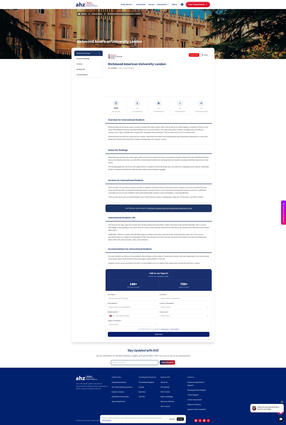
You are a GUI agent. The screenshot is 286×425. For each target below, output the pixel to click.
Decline (172, 419)
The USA (141, 396)
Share (206, 55)
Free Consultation (196, 4)
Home (83, 13)
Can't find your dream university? (158, 208)
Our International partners (122, 387)
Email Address (113, 303)
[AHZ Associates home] (86, 4)
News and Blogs (167, 396)
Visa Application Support (196, 390)
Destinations (162, 4)
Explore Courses (118, 392)
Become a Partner (167, 401)
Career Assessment (194, 399)
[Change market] (182, 4)
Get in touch (165, 406)
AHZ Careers (165, 392)
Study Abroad (126, 4)
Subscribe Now (167, 362)
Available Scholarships (120, 396)
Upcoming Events (118, 401)
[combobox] (184, 307)
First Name (112, 295)
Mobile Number (113, 312)
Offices (174, 4)
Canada (141, 387)
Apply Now (158, 334)
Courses (151, 4)
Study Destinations (119, 382)
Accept (180, 419)
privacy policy (106, 420)
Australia (141, 392)
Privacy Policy (175, 329)
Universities (140, 4)
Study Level (164, 312)
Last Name (163, 295)
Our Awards (165, 387)
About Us (164, 382)
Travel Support (193, 395)
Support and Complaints (196, 409)
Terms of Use (164, 329)
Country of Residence (167, 303)
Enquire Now (194, 55)
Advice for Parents (194, 404)
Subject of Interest (115, 321)
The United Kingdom (146, 382)
